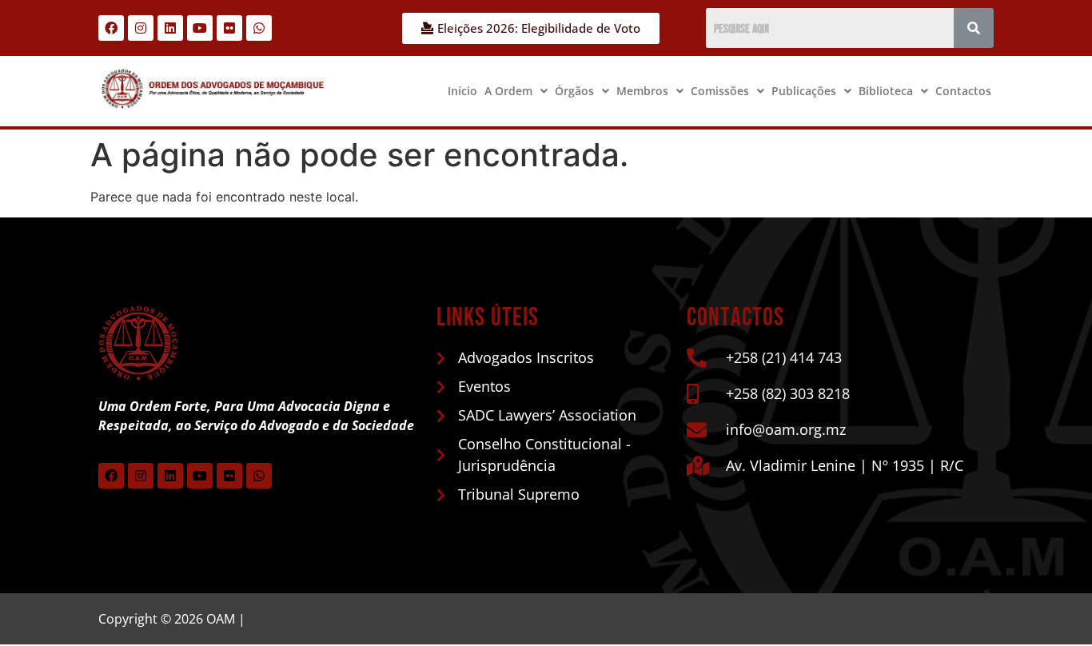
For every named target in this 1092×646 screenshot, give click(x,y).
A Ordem (508, 90)
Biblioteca (886, 90)
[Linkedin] (170, 28)
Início (462, 90)
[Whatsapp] (259, 28)
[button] (516, 91)
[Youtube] (200, 28)
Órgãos (574, 90)
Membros (642, 90)
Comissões (720, 90)
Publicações (803, 90)
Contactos (963, 90)
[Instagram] (140, 28)
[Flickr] (229, 28)
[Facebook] (111, 28)
